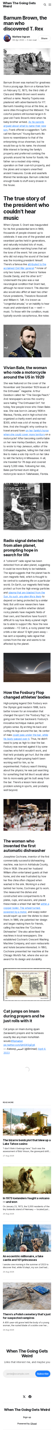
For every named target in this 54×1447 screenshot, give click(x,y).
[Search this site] (45, 4)
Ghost (33, 1423)
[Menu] (50, 4)
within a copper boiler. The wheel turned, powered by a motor (26, 908)
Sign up (27, 1417)
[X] (24, 1396)
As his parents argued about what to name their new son (24, 126)
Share (44, 38)
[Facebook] (30, 1396)
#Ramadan (17, 1041)
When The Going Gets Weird (19, 4)
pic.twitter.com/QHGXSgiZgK (19, 1045)
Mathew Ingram (21, 36)
